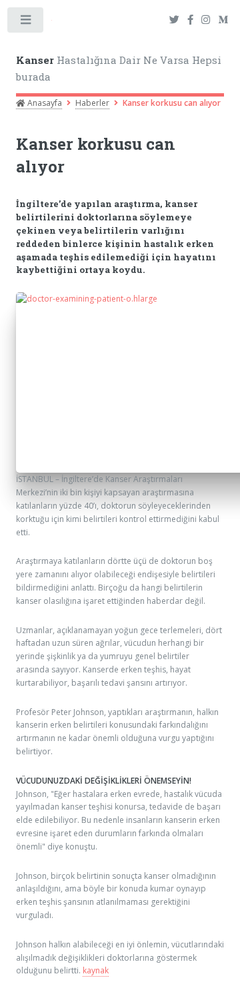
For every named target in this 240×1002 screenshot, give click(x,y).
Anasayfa (43, 103)
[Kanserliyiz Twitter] (174, 20)
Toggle (26, 22)
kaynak (96, 970)
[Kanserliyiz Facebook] (190, 20)
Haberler (92, 103)
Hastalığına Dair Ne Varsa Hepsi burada (118, 68)
